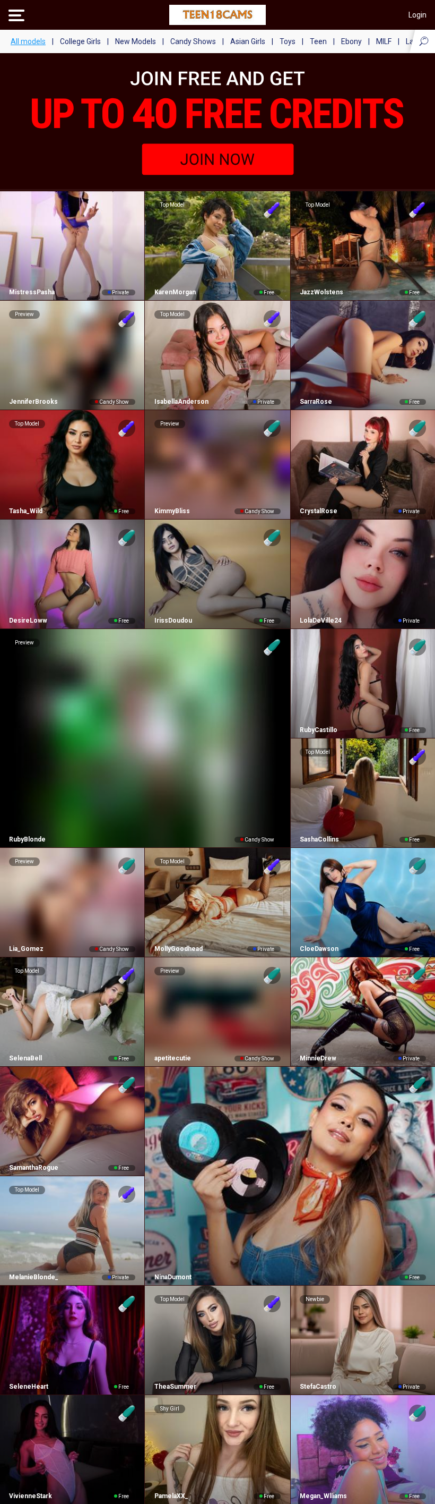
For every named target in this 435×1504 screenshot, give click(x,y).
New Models (135, 41)
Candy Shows (193, 41)
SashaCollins (319, 839)
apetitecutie (172, 1058)
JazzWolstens (321, 292)
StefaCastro (318, 1386)
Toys (287, 41)
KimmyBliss (171, 511)
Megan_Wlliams (323, 1496)
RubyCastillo (318, 730)
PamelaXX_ (171, 1496)
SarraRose (316, 401)
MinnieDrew (318, 1058)
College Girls (80, 41)
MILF (384, 41)
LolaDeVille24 (321, 620)
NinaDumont (172, 1277)
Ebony (351, 41)
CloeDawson (319, 949)
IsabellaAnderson (181, 401)
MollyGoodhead (178, 949)
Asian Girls (247, 41)
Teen (318, 41)
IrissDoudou (173, 620)
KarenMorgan (174, 292)
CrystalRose (318, 511)
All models (28, 41)
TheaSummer (175, 1386)
